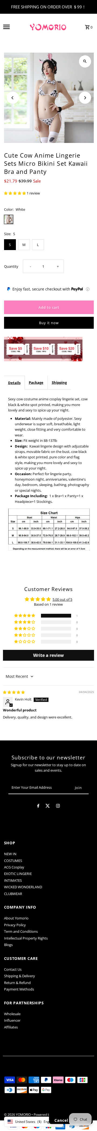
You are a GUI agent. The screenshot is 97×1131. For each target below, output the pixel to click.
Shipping (59, 382)
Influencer (12, 1020)
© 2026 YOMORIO (18, 1114)
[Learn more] (87, 289)
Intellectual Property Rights (26, 938)
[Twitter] (48, 806)
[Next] (85, 98)
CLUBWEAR (13, 893)
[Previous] (13, 98)
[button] (15, 193)
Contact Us (13, 969)
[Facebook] (38, 806)
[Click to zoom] (85, 61)
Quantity (11, 266)
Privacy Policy (15, 924)
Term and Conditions (21, 931)
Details (14, 382)
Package (36, 382)
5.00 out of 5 (62, 599)
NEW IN (10, 853)
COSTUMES (13, 860)
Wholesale (12, 1013)
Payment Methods (19, 989)
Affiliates (11, 1027)
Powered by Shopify (48, 1114)
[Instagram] (58, 806)
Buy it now (49, 322)
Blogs (8, 944)
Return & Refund (17, 982)
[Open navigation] (14, 27)
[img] (14, 692)
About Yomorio (16, 918)
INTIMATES (13, 880)
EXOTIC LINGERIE (18, 873)
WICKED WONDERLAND (23, 886)
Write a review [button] (48, 655)
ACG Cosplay (14, 867)
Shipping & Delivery (19, 975)
